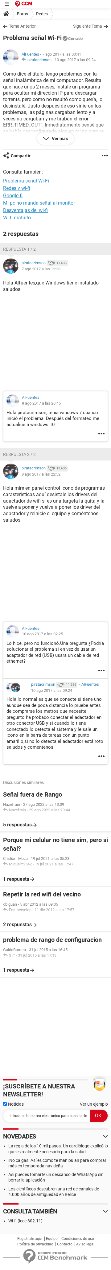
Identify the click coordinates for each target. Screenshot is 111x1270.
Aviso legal (85, 1244)
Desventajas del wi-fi (25, 210)
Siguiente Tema (87, 26)
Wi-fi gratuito (17, 218)
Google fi (13, 195)
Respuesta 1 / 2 (19, 249)
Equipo (52, 1239)
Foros (22, 13)
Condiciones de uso (77, 1239)
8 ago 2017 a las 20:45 (41, 403)
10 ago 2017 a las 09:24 (75, 59)
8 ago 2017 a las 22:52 (41, 474)
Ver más (59, 138)
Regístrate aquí (29, 1239)
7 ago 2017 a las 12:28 (41, 269)
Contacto (64, 1244)
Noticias (15, 1104)
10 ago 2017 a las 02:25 (42, 634)
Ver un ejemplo (94, 1104)
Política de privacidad (35, 1244)
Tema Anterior (22, 26)
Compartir (21, 155)
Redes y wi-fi (16, 188)
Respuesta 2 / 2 (19, 454)
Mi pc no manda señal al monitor (39, 203)
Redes (42, 13)
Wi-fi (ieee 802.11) (25, 1220)
